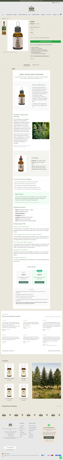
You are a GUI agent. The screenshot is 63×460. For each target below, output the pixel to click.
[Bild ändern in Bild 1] (4, 23)
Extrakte (21, 430)
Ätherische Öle (22, 428)
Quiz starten (22, 425)
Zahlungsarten (31, 430)
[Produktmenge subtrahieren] (31, 34)
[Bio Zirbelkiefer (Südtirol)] (9, 370)
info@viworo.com (11, 434)
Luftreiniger (23, 378)
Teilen (33, 58)
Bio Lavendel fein (23, 398)
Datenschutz (31, 435)
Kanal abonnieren (49, 437)
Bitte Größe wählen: (35, 27)
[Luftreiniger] (23, 370)
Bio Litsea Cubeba (9, 398)
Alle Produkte (22, 432)
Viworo (10, 455)
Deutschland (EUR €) (57, 2)
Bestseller (21, 427)
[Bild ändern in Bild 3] (4, 33)
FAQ (20, 437)
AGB (29, 432)
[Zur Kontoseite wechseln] (58, 15)
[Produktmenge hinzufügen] (34, 34)
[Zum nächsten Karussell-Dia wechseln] (60, 406)
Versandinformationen (37, 56)
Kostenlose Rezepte (23, 433)
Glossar (21, 435)
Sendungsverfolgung (32, 428)
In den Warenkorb (23, 282)
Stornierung (31, 437)
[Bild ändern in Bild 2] (4, 28)
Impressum (31, 433)
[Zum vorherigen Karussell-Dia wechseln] (58, 406)
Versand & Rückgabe (32, 427)
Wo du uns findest (32, 425)
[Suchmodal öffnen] (3, 15)
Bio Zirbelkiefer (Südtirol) (9, 378)
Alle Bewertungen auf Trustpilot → (8, 350)
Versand (38, 44)
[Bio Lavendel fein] (23, 390)
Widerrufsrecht (46, 56)
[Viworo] (31, 8)
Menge (31, 32)
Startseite (4, 18)
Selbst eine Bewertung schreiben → (54, 350)
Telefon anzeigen (11, 435)
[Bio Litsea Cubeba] (9, 390)
